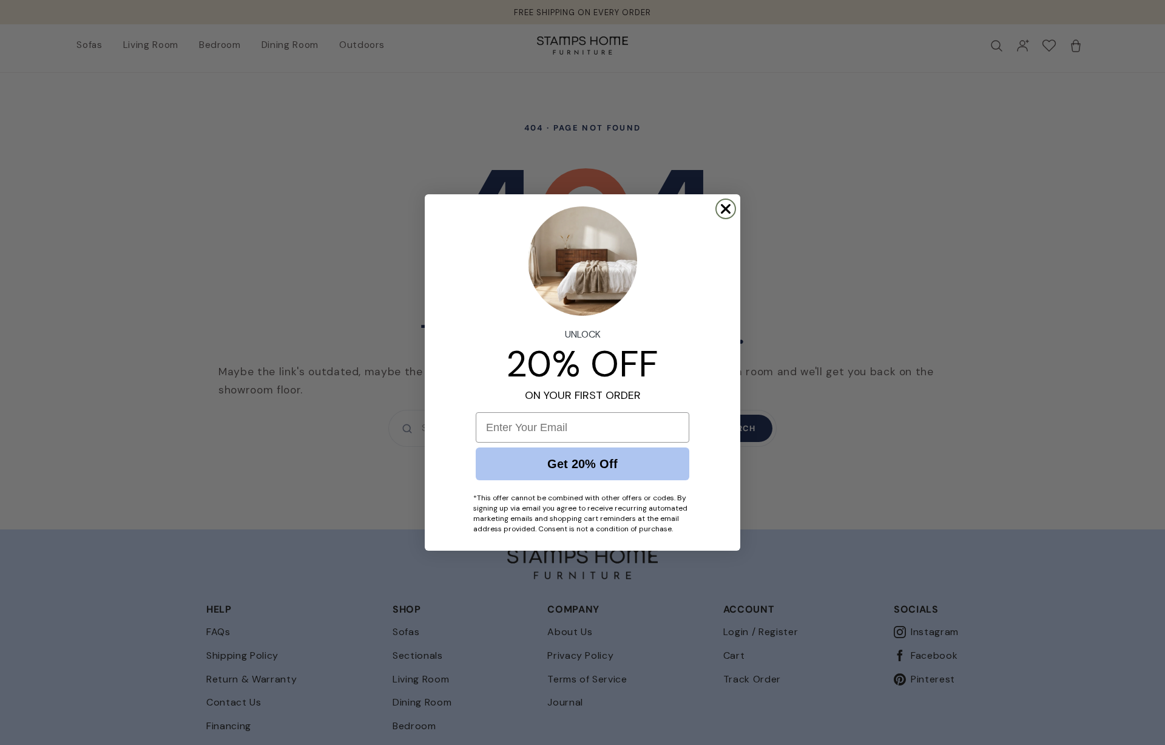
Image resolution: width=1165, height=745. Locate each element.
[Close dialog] (725, 209)
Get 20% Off (582, 464)
